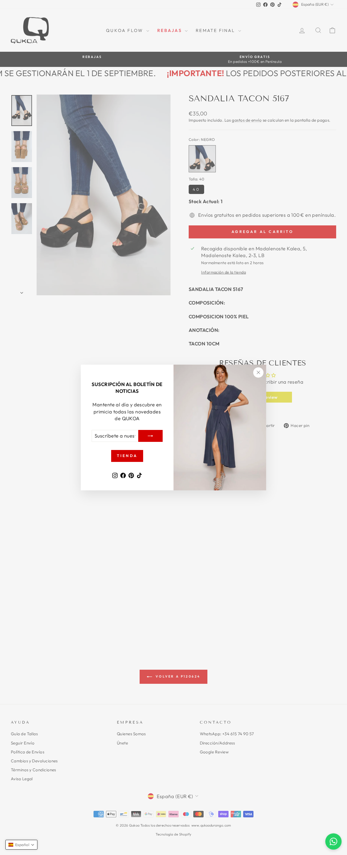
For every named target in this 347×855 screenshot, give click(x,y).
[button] (21, 844)
